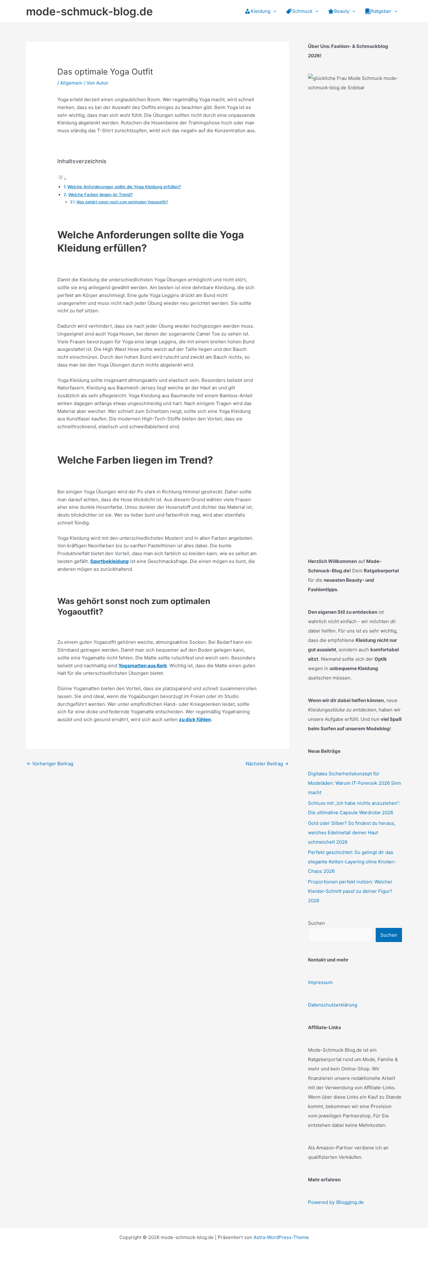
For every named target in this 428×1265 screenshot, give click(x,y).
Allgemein (71, 83)
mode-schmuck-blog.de (89, 11)
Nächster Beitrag (267, 764)
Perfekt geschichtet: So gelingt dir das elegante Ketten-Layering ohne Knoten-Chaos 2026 (352, 861)
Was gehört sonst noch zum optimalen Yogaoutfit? (122, 202)
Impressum (320, 982)
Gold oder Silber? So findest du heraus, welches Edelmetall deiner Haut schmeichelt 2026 (351, 832)
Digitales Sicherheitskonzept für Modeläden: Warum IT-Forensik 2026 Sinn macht (354, 783)
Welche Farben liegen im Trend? (100, 194)
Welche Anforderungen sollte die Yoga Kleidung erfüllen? (124, 186)
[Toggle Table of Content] (62, 179)
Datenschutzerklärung (332, 1005)
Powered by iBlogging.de (336, 1202)
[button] (273, 11)
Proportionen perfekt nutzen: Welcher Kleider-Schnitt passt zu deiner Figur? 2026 (350, 891)
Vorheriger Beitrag (50, 764)
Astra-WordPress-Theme (281, 1237)
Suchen (316, 923)
